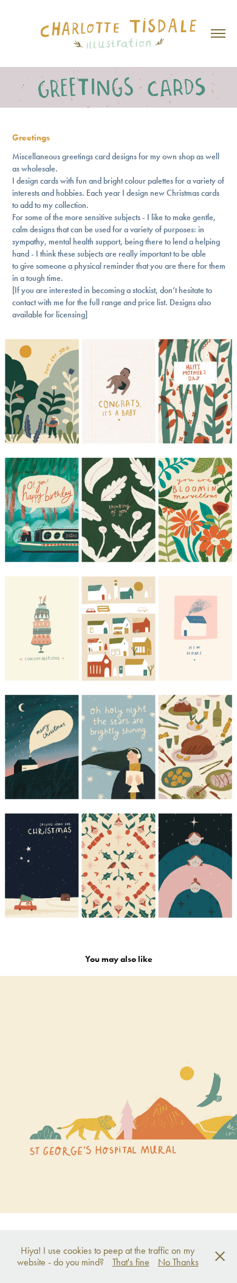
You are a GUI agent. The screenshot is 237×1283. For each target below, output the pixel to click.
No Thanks (178, 1262)
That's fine (130, 1262)
